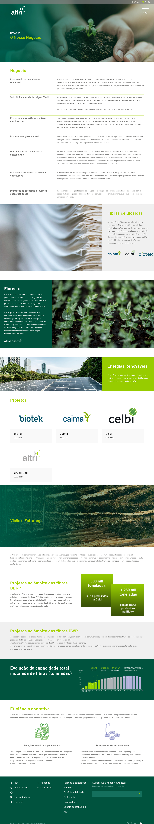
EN (146, 2)
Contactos (46, 787)
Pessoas (45, 782)
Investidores (20, 787)
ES (149, 2)
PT (143, 2)
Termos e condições (75, 782)
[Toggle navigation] (145, 9)
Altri (16, 782)
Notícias (18, 801)
